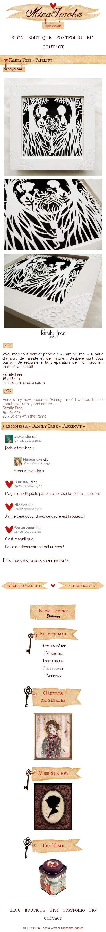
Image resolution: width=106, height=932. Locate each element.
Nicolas (20, 505)
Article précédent (23, 586)
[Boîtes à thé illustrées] (53, 895)
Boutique (40, 38)
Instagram (53, 661)
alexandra (22, 437)
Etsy (54, 910)
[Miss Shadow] (53, 828)
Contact (53, 47)
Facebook (53, 653)
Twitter (53, 676)
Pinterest (53, 668)
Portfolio (69, 38)
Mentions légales (72, 928)
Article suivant (82, 586)
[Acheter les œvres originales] (53, 757)
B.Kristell (22, 482)
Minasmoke (32, 459)
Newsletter (53, 610)
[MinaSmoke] (53, 29)
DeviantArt (53, 646)
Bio (91, 38)
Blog (17, 38)
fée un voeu (24, 528)
